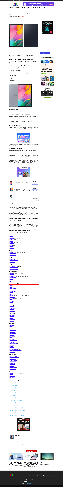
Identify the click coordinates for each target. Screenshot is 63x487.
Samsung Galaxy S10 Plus (14, 383)
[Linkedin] (51, 16)
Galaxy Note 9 (12, 390)
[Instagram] (44, 476)
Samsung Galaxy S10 (13, 382)
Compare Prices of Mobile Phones (16, 400)
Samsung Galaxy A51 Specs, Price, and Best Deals (16, 444)
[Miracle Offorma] (12, 438)
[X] (45, 16)
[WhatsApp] (49, 16)
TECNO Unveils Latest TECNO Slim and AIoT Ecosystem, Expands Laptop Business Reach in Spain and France (15, 463)
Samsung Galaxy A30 (13, 398)
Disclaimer (44, 486)
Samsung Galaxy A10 (13, 402)
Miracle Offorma (21, 16)
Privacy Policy (34, 486)
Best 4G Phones (12, 395)
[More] (53, 16)
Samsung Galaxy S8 (13, 393)
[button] (53, 8)
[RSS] (48, 476)
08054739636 (25, 481)
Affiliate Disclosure (39, 486)
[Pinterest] (47, 16)
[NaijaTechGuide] (15, 4)
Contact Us (53, 486)
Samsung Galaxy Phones (14, 397)
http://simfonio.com (17, 436)
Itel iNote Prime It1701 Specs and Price (46, 462)
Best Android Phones (13, 385)
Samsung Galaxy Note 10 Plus (15, 388)
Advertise (31, 486)
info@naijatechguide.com (27, 483)
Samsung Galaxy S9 (13, 392)
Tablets (10, 14)
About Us (50, 486)
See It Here (35, 183)
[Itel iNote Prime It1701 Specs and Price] (47, 456)
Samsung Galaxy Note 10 (14, 387)
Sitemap (47, 486)
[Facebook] (43, 16)
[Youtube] (53, 476)
